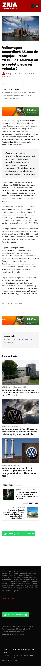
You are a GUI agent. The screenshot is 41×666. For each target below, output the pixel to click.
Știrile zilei (29, 74)
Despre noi (6, 650)
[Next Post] (32, 512)
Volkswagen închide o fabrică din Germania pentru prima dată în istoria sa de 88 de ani (20, 392)
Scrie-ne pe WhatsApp (17, 614)
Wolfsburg (19, 304)
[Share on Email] (18, 82)
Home (4, 89)
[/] (33, 6)
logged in (19, 339)
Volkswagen (7, 304)
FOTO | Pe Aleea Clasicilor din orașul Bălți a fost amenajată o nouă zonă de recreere (27, 495)
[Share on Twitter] (8, 82)
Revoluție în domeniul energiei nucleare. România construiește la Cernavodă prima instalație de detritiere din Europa (14, 514)
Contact (5, 652)
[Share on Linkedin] (15, 82)
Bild (20, 145)
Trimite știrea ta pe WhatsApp (21, 533)
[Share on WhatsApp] (11, 82)
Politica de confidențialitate (24, 650)
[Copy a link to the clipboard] (21, 82)
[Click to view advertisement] (20, 111)
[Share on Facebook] (4, 82)
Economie (11, 508)
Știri (4, 426)
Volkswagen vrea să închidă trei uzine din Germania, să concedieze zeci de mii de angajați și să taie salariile (20, 432)
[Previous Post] (8, 494)
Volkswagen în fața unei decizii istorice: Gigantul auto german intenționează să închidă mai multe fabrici (19, 472)
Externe (21, 74)
